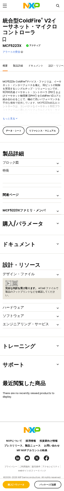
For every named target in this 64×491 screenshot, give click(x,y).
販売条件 (36, 466)
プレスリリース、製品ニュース (22, 445)
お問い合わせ (52, 445)
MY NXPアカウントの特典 (32, 450)
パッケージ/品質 (47, 484)
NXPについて (14, 441)
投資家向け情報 (49, 441)
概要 (5, 65)
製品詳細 (18, 65)
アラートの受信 (11, 52)
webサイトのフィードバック (32, 470)
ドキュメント (35, 65)
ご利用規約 (24, 466)
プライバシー (10, 466)
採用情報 (31, 441)
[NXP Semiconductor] (31, 5)
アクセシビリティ (50, 466)
